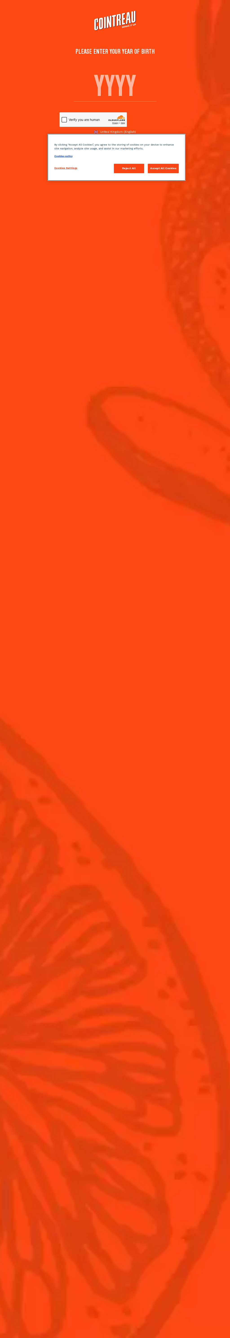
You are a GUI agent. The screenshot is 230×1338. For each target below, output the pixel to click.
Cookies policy (63, 156)
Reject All (129, 168)
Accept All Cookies (163, 168)
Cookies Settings (65, 168)
